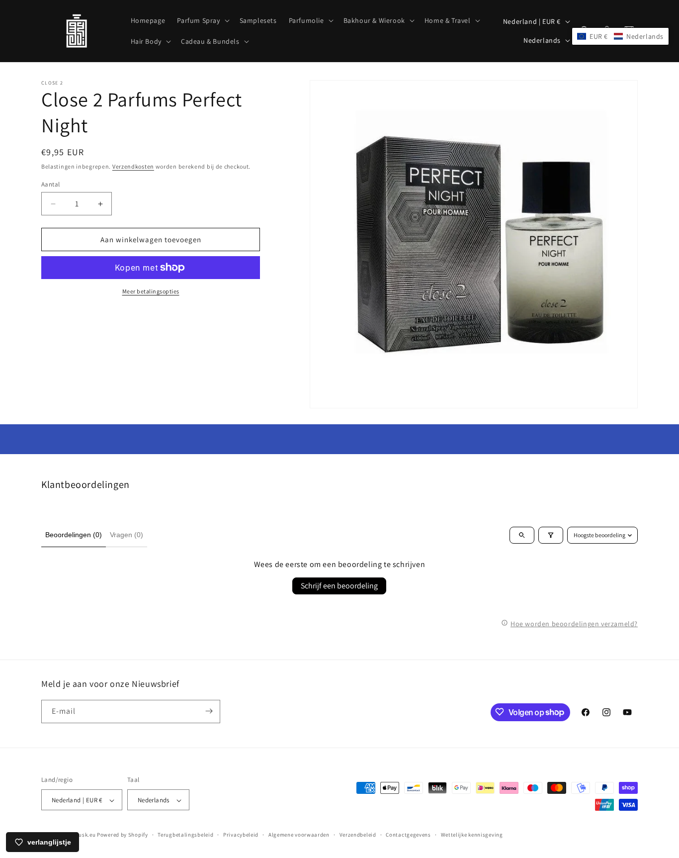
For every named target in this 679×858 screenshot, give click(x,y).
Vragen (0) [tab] (126, 535)
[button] (202, 20)
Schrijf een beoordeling (339, 585)
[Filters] (550, 535)
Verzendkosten (133, 166)
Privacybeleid (240, 834)
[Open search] (521, 535)
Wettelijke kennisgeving (472, 834)
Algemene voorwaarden (299, 834)
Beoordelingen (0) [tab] (73, 535)
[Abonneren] (209, 711)
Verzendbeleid (358, 834)
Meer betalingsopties (150, 291)
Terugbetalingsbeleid (185, 834)
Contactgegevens (408, 834)
